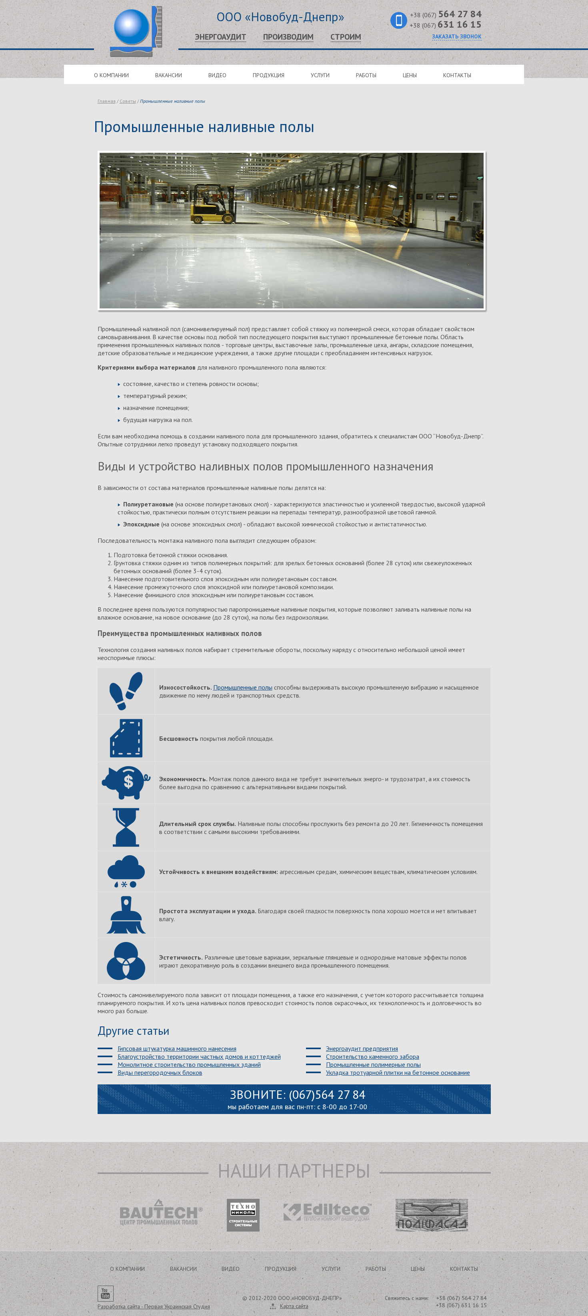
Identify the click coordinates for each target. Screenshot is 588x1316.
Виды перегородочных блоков (160, 1072)
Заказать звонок (457, 36)
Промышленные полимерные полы (373, 1064)
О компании (111, 75)
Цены (410, 75)
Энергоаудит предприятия (362, 1048)
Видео (217, 75)
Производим (288, 37)
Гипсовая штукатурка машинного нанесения (177, 1048)
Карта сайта (294, 1306)
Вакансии (168, 75)
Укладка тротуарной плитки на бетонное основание (398, 1072)
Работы (366, 75)
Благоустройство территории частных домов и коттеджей (199, 1056)
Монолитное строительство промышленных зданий (189, 1064)
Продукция (268, 75)
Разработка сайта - (154, 1306)
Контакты (457, 75)
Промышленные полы (242, 687)
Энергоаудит (220, 37)
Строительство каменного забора (372, 1056)
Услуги (320, 75)
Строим (345, 37)
